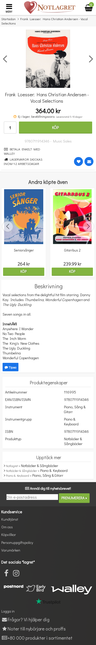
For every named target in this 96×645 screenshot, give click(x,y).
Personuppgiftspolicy (17, 542)
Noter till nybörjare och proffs (36, 628)
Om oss (7, 526)
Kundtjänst (9, 519)
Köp (55, 127)
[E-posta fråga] (88, 161)
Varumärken (10, 550)
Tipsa (12, 367)
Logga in (8, 611)
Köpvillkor (8, 534)
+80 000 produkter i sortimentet (39, 638)
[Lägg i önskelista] (78, 161)
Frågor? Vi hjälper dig (28, 619)
